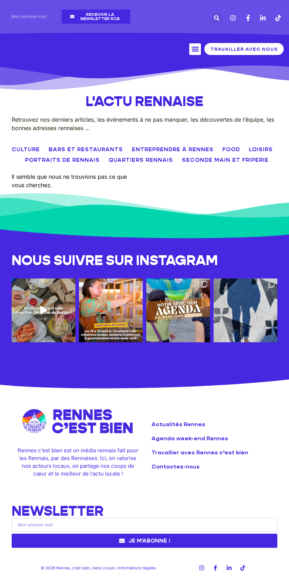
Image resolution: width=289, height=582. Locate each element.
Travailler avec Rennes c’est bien (200, 452)
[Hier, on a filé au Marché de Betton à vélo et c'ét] (43, 310)
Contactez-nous (175, 466)
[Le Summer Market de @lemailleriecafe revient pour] (111, 310)
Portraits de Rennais (62, 160)
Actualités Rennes (178, 424)
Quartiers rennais (141, 160)
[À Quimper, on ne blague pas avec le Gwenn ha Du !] (245, 310)
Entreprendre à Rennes (173, 149)
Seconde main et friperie (225, 160)
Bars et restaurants (86, 149)
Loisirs (261, 149)
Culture (26, 149)
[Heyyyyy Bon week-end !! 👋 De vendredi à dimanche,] (178, 310)
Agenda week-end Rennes (190, 438)
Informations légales (137, 567)
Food (231, 149)
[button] (216, 18)
